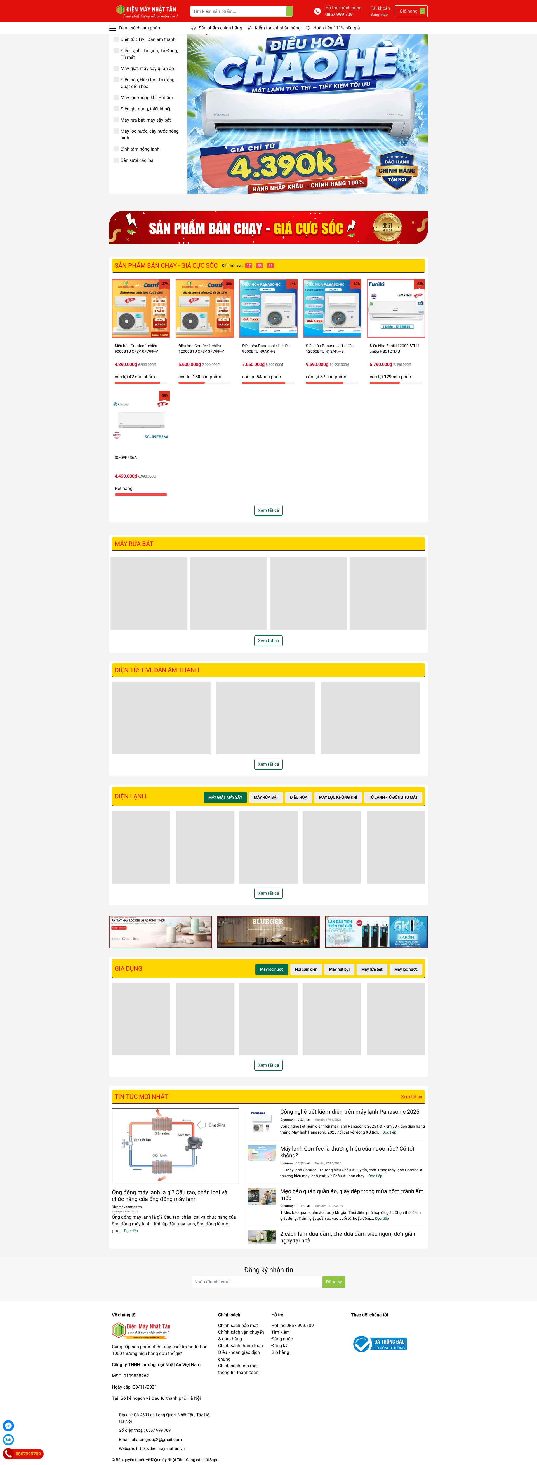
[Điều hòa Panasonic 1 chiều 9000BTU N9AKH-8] (268, 308)
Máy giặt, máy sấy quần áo (147, 68)
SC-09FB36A (126, 457)
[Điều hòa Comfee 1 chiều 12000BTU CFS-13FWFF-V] (205, 308)
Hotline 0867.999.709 (292, 1325)
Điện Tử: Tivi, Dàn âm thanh (157, 670)
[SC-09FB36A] (141, 420)
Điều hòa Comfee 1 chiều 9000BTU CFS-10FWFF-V (136, 349)
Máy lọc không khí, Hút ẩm (147, 97)
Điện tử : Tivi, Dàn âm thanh (148, 39)
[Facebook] (8, 1425)
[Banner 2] (268, 931)
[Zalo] (8, 1439)
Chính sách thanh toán (240, 1345)
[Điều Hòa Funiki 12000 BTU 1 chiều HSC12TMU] (396, 308)
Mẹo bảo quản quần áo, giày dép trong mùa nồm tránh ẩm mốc (352, 1194)
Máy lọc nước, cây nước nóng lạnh (150, 134)
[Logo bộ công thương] (379, 1343)
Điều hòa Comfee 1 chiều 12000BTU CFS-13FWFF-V (201, 349)
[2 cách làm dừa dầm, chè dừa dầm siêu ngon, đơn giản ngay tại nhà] (262, 1237)
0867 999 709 (339, 14)
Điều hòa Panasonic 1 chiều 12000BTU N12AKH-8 (330, 349)
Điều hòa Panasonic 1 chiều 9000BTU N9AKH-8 (266, 349)
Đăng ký (334, 1281)
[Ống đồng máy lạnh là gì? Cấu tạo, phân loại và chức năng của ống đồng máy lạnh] (175, 1145)
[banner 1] (160, 931)
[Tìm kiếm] (289, 11)
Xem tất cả (268, 510)
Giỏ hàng (280, 1352)
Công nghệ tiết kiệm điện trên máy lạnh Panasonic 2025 (349, 1111)
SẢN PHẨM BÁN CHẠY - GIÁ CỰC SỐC (166, 265)
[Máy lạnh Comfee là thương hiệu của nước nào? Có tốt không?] (262, 1153)
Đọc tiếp (131, 1230)
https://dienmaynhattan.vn (160, 1448)
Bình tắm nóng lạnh (140, 149)
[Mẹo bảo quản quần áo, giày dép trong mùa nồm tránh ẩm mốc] (262, 1196)
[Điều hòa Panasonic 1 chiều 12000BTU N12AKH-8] (332, 308)
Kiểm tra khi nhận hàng (278, 28)
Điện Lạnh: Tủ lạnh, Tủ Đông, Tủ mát (149, 54)
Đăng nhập (379, 14)
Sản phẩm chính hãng (220, 28)
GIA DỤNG (128, 968)
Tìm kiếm (280, 1332)
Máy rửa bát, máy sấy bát (146, 120)
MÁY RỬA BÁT (134, 543)
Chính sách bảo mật (238, 1325)
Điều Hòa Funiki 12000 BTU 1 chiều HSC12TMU (395, 349)
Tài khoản (380, 8)
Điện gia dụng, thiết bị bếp (146, 108)
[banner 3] (376, 931)
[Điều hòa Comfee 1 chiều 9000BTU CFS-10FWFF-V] (141, 308)
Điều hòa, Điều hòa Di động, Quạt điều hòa (148, 83)
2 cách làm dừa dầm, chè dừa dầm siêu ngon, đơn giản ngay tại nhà (347, 1237)
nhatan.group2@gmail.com (157, 1439)
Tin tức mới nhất (141, 1096)
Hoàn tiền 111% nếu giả (336, 28)
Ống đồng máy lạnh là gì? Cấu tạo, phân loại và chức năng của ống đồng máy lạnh (169, 1195)
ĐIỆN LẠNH (130, 796)
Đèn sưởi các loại (138, 160)
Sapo (213, 1459)
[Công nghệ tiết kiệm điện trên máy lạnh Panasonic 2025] (262, 1122)
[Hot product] (268, 227)
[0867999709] (8, 1453)
